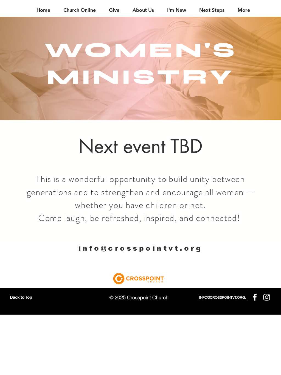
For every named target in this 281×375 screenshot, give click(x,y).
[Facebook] (254, 297)
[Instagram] (266, 297)
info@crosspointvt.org (140, 248)
